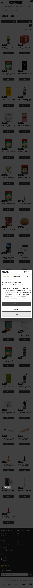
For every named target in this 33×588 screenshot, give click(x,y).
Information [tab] (16, 276)
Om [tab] (27, 276)
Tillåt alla (16, 304)
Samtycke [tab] (6, 276)
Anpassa (15, 309)
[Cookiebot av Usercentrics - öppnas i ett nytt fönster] (24, 272)
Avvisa (16, 314)
